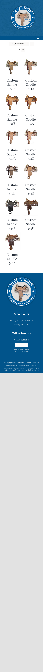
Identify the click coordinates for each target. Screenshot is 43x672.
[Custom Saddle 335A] (31, 94)
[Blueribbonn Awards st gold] (21, 276)
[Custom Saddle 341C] (31, 129)
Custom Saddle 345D (30, 223)
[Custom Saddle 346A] (12, 233)
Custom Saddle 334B (12, 119)
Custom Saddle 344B (30, 189)
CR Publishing (32, 365)
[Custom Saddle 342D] (12, 163)
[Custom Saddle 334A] (31, 59)
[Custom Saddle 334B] (12, 94)
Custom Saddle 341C (30, 154)
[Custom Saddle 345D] (31, 198)
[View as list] (23, 50)
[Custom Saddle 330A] (12, 59)
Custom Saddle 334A (30, 84)
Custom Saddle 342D (12, 189)
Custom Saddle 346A (12, 258)
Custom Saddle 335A (30, 119)
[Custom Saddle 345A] (12, 198)
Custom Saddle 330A (12, 84)
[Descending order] (32, 44)
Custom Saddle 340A (12, 154)
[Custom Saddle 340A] (12, 129)
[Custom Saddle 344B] (31, 163)
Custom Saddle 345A (12, 223)
